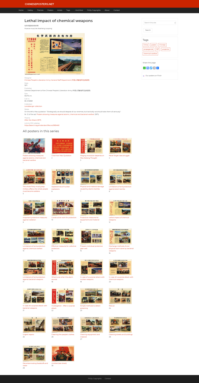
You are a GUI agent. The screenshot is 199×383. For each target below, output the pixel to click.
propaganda (148, 49)
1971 (157, 49)
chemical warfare (150, 53)
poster (153, 45)
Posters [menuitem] (50, 10)
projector (165, 49)
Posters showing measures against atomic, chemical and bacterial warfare (65, 114)
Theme (27, 118)
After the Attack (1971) (32, 120)
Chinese (162, 45)
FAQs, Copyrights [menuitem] (94, 10)
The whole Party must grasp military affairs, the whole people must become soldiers (35, 189)
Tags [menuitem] (68, 10)
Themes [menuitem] (40, 10)
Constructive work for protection (64, 217)
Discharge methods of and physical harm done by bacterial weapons (121, 248)
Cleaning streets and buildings (120, 334)
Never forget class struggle (119, 155)
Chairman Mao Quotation (61, 155)
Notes (26, 109)
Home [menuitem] (21, 10)
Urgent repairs (28, 334)
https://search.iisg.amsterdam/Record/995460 (41, 125)
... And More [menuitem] (78, 10)
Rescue (112, 306)
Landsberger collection (33, 106)
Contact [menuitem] (117, 10)
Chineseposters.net (39, 4)
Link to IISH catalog (31, 123)
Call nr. (27, 99)
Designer (27, 78)
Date (26, 83)
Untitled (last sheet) (59, 363)
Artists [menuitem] (59, 10)
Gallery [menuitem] (30, 10)
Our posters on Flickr (154, 75)
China (146, 45)
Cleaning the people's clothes (63, 334)
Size (26, 93)
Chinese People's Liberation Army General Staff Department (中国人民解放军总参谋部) (57, 80)
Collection (28, 104)
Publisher (28, 88)
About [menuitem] (107, 10)
